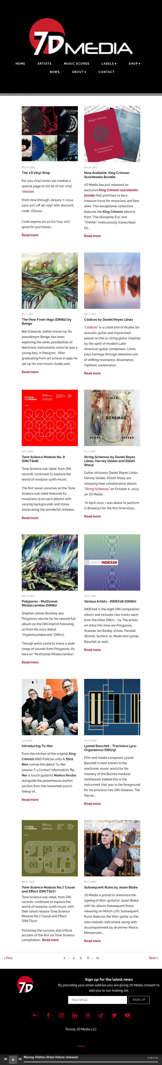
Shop (133, 63)
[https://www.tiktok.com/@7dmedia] (101, 1015)
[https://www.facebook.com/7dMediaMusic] (48, 1015)
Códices (91, 327)
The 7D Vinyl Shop (36, 173)
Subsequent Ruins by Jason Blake (111, 887)
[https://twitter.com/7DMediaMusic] (114, 1015)
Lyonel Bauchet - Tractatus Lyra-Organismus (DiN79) (110, 748)
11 (97, 958)
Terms (81, 1046)
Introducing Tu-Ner (37, 746)
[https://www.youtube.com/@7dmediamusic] (127, 1015)
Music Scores (76, 63)
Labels (108, 63)
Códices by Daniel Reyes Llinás (108, 319)
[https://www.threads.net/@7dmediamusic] (88, 1015)
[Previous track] (6, 1059)
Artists (45, 63)
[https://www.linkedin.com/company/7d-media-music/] (74, 1015)
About (78, 72)
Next (152, 958)
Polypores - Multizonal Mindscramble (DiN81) (39, 603)
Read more (30, 235)
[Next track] (20, 1059)
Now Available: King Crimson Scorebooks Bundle (106, 175)
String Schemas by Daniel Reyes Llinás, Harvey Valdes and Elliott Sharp (109, 461)
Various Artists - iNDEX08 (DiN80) (110, 601)
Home (20, 63)
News (55, 72)
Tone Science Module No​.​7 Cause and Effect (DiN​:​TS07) (48, 889)
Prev (9, 958)
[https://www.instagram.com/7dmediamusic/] (61, 1015)
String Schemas (97, 489)
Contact (107, 72)
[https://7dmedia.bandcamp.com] (35, 1015)
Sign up (139, 999)
